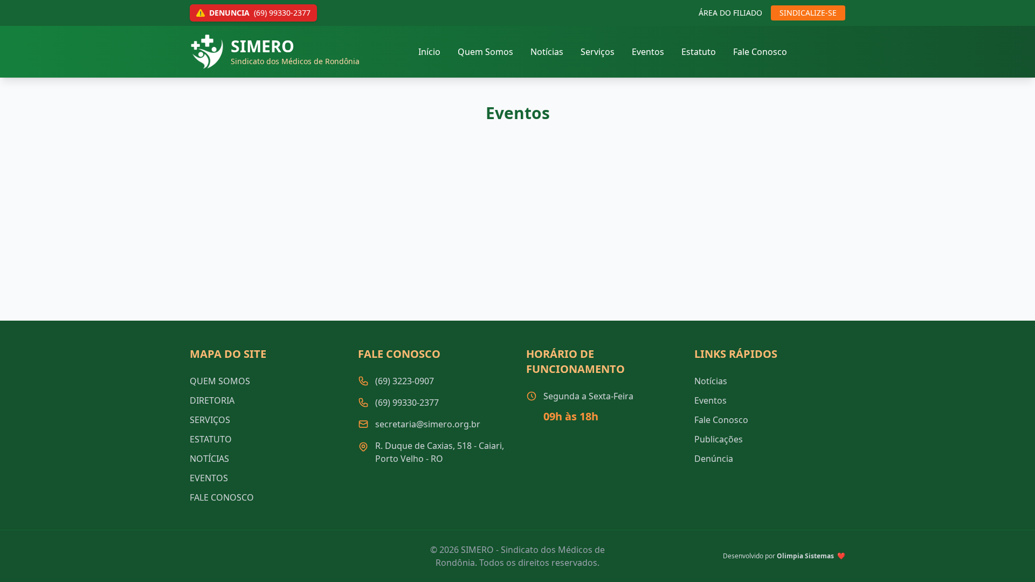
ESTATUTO (211, 439)
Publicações (718, 439)
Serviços (598, 52)
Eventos (648, 52)
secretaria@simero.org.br (427, 424)
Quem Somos (485, 52)
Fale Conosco (760, 52)
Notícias (546, 52)
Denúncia (713, 459)
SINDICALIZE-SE (808, 13)
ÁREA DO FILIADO (730, 13)
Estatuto (698, 52)
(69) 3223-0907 (404, 381)
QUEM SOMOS (220, 381)
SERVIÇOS (210, 420)
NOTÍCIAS (209, 459)
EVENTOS (209, 478)
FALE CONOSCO (222, 497)
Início (429, 52)
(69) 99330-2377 (407, 402)
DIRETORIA (212, 400)
